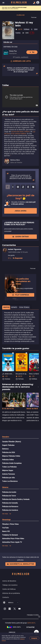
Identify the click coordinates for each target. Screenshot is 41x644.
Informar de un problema (11, 593)
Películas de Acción (9, 492)
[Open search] (36, 632)
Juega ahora (20, 211)
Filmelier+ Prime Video (10, 524)
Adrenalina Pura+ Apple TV (12, 542)
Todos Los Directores (10, 481)
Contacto (5, 597)
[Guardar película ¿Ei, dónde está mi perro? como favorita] (13, 353)
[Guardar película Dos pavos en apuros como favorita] (26, 353)
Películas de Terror (9, 496)
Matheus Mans (15, 160)
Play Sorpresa (22, 295)
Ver (33, 52)
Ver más (5, 514)
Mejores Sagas (7, 470)
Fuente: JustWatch (21, 57)
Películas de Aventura (10, 510)
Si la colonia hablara (18, 133)
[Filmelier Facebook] (9, 609)
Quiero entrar (22, 237)
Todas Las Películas (9, 467)
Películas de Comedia (10, 503)
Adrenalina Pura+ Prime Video (13, 538)
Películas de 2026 (8, 452)
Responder (19, 258)
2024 (35, 29)
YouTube (5, 528)
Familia (18, 33)
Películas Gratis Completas (12, 463)
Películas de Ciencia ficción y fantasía (15, 499)
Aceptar (34, 638)
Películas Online (8, 460)
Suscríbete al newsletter (22, 564)
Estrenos (5, 449)
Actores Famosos (8, 474)
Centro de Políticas (9, 589)
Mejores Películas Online (11, 456)
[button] (18, 602)
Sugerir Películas (8, 445)
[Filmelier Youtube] (19, 609)
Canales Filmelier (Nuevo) (11, 442)
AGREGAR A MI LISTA (22, 61)
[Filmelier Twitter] (14, 609)
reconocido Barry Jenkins (20, 131)
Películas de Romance (10, 506)
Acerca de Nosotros (9, 581)
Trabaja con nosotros (9, 585)
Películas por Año (8, 478)
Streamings (6, 520)
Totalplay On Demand (10, 535)
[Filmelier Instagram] (4, 609)
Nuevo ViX (6, 531)
